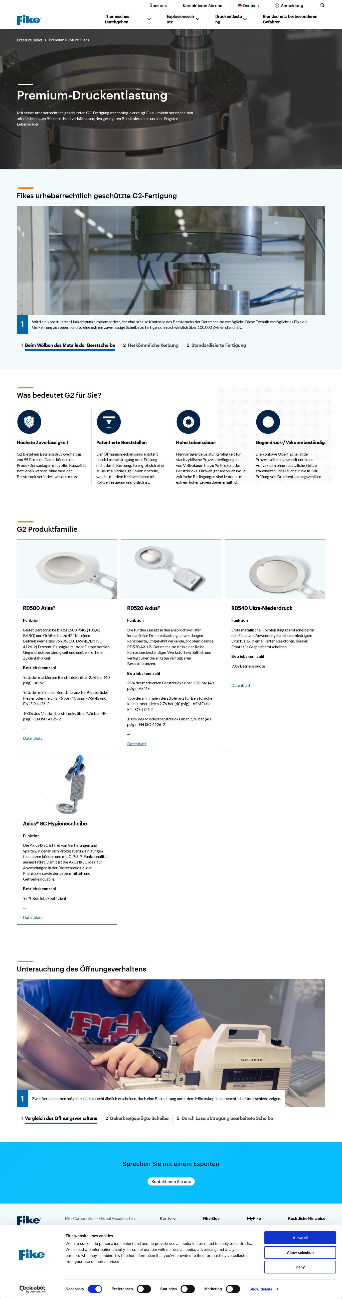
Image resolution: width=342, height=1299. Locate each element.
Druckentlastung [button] (228, 19)
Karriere (168, 1218)
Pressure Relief (30, 39)
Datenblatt (32, 738)
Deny (300, 1267)
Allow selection (300, 1252)
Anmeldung (292, 5)
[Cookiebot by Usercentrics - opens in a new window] (32, 1289)
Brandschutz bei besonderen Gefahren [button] (290, 19)
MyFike (254, 1218)
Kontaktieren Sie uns (202, 5)
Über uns (158, 5)
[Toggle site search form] (322, 5)
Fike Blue (211, 1218)
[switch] (144, 1289)
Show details (260, 1289)
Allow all (300, 1238)
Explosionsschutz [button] (180, 19)
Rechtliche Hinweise (306, 1218)
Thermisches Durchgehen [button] (117, 19)
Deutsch (251, 5)
